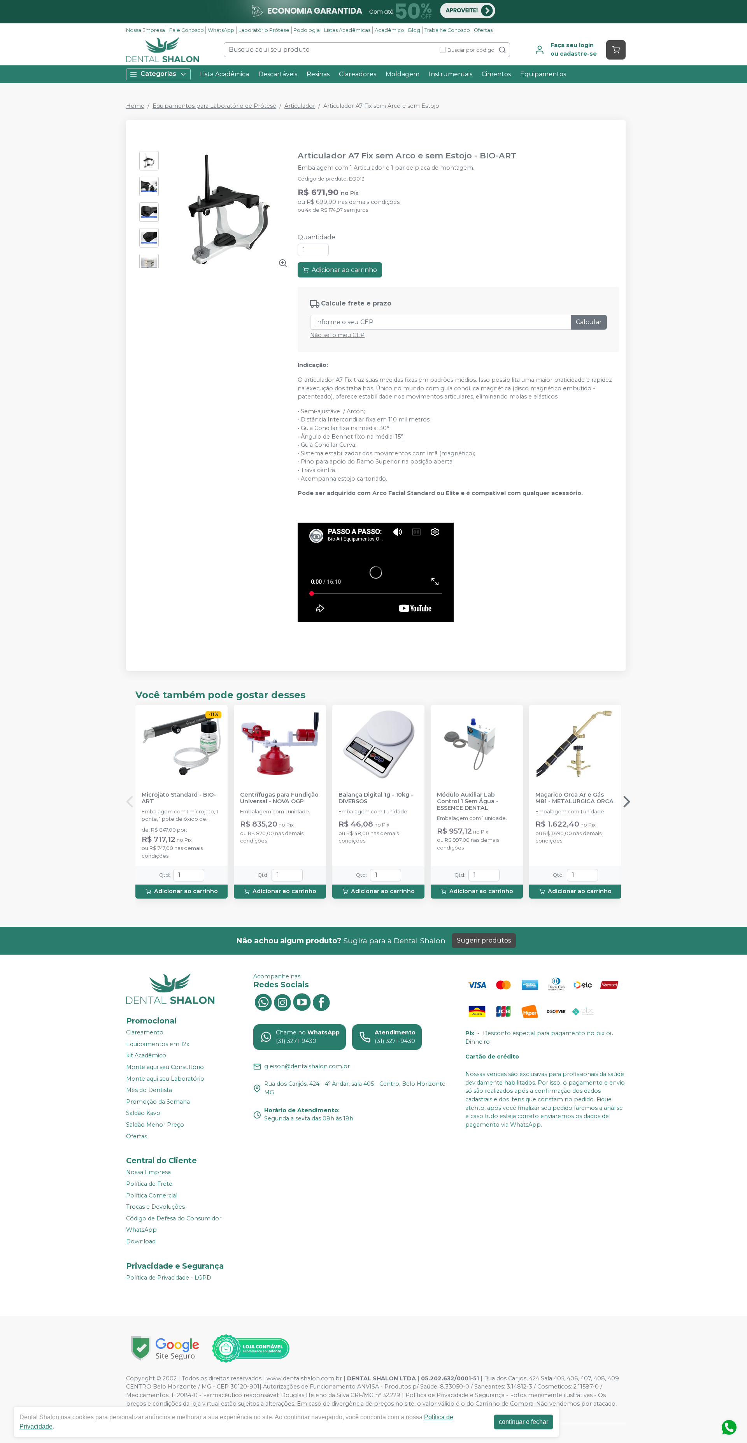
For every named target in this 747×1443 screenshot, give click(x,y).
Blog (414, 30)
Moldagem (402, 74)
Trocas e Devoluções (155, 1206)
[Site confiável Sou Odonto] (250, 1348)
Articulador (299, 105)
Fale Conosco (186, 30)
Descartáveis (277, 74)
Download (141, 1241)
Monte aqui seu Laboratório (165, 1078)
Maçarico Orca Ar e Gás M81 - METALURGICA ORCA (574, 798)
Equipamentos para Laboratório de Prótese (214, 105)
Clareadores (357, 74)
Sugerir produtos (484, 940)
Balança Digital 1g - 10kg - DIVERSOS (375, 798)
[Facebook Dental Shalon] (321, 1001)
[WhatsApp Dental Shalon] (263, 1001)
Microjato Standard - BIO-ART (179, 798)
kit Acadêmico (146, 1055)
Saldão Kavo (143, 1113)
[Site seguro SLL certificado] (165, 1348)
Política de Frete (149, 1183)
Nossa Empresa (145, 30)
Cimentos (496, 74)
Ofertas (483, 30)
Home (135, 105)
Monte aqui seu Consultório (165, 1067)
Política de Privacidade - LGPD (168, 1277)
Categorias (158, 73)
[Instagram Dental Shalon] (282, 1001)
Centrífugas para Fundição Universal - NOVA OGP (279, 798)
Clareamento (144, 1032)
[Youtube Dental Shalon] (302, 1001)
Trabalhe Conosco (447, 30)
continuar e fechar (523, 1421)
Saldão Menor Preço (155, 1124)
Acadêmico (389, 30)
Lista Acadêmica (224, 74)
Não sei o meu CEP (337, 335)
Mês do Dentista (149, 1090)
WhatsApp (221, 30)
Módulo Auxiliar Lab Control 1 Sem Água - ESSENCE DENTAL (467, 802)
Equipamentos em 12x (157, 1044)
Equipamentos (543, 74)
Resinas (318, 74)
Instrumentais (450, 74)
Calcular (589, 322)
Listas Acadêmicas (347, 30)
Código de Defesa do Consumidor (173, 1218)
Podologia (306, 30)
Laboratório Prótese (263, 30)
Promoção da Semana (158, 1101)
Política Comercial (151, 1195)
